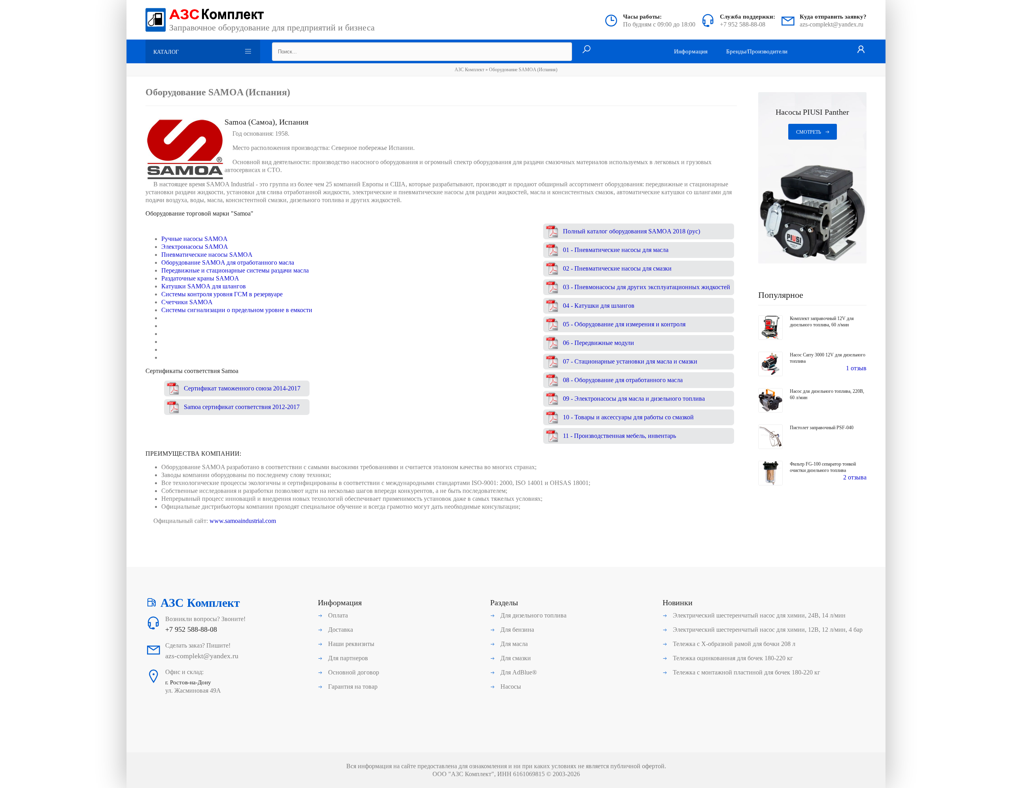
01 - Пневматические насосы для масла (615, 249)
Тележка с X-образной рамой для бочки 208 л (733, 643)
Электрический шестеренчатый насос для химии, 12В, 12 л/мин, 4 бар (767, 629)
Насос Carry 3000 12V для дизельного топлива (827, 358)
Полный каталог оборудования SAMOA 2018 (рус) (631, 231)
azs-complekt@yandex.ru (831, 24)
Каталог (166, 52)
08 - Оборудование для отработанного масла (623, 380)
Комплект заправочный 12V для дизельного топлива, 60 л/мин (822, 322)
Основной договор (353, 672)
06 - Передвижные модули (598, 342)
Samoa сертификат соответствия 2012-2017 (242, 406)
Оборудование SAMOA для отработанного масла (227, 262)
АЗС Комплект (469, 69)
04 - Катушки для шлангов (598, 305)
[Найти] (586, 50)
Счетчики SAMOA (187, 302)
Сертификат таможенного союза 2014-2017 (242, 388)
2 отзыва (855, 477)
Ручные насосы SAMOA (194, 238)
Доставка (340, 629)
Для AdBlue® (518, 672)
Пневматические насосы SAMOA (207, 254)
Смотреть (808, 132)
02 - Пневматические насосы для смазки (617, 268)
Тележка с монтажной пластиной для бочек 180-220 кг (745, 672)
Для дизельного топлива (532, 615)
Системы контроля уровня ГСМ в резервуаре (222, 294)
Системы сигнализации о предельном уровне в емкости (236, 310)
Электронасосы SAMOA (194, 246)
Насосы (510, 686)
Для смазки (515, 658)
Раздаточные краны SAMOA (200, 278)
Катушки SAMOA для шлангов (203, 286)
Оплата (337, 615)
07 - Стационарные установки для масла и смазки (630, 361)
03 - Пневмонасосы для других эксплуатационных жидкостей (646, 287)
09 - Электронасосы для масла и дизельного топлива (634, 398)
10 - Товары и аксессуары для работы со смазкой (628, 417)
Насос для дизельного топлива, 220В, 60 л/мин (827, 394)
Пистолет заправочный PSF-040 (821, 427)
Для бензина (516, 629)
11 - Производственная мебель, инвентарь (619, 435)
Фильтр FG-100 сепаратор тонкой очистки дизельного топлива (823, 467)
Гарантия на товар (352, 686)
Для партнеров (347, 658)
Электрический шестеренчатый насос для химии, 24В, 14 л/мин (758, 615)
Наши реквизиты (350, 643)
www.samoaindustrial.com (243, 520)
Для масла (513, 643)
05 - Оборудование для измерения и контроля (624, 324)
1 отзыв (856, 368)
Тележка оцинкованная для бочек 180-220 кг (732, 658)
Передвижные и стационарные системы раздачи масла (235, 270)
